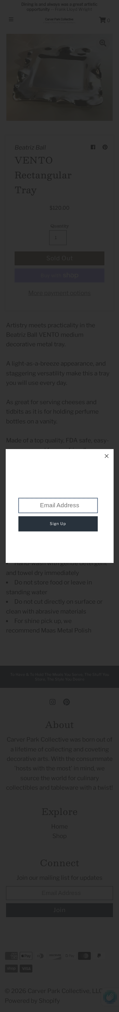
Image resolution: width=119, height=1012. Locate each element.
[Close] (107, 456)
